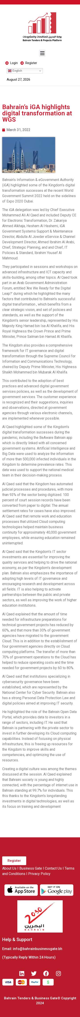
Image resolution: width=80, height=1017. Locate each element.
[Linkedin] (21, 973)
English (17, 70)
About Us (9, 868)
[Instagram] (58, 973)
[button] (42, 53)
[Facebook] (46, 973)
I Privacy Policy (38, 874)
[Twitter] (34, 973)
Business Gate (30, 868)
